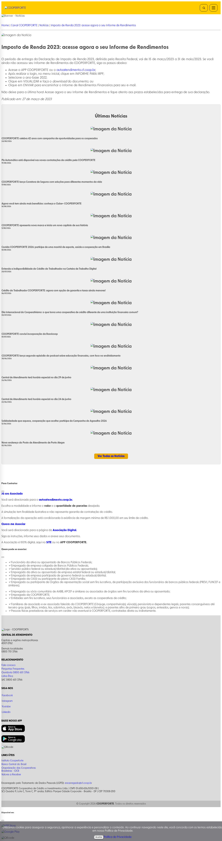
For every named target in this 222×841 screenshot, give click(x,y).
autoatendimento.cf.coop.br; (76, 70)
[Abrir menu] (213, 7)
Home (5, 25)
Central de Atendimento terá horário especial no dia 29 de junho (36, 377)
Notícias (44, 25)
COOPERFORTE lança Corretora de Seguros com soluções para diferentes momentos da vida (52, 182)
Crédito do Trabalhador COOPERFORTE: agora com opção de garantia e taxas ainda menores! (54, 290)
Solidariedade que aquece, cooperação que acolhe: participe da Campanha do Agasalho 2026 (54, 421)
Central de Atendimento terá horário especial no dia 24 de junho (36, 399)
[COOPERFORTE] (22, 8)
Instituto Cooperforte (12, 760)
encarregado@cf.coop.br (78, 783)
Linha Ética (7, 676)
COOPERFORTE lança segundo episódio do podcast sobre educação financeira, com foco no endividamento (61, 356)
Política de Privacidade (117, 837)
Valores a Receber (11, 774)
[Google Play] (13, 742)
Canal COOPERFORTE (24, 25)
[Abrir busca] (204, 7)
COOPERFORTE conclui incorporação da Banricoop (30, 334)
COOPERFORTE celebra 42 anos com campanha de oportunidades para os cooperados (50, 138)
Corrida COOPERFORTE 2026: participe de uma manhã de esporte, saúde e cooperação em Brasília (56, 247)
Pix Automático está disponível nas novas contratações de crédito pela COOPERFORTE (48, 160)
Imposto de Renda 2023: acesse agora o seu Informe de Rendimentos (93, 25)
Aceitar (98, 837)
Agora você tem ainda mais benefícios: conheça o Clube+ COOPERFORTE (42, 204)
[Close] (2, 491)
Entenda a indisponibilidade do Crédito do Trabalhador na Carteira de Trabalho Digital (49, 269)
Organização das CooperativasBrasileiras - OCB (18, 769)
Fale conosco (8, 665)
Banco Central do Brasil (13, 764)
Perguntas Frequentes (12, 669)
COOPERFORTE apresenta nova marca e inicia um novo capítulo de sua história (45, 225)
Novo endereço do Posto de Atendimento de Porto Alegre (33, 443)
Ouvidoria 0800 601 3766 (15, 672)
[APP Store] (13, 731)
